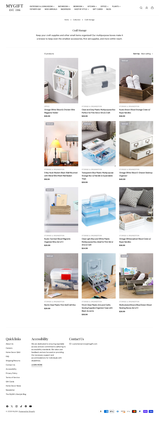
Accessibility (11, 369)
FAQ (7, 356)
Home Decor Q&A (13, 352)
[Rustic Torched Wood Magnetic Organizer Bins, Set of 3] (61, 209)
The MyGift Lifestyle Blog (16, 394)
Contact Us (10, 365)
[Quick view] (75, 63)
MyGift (15, 411)
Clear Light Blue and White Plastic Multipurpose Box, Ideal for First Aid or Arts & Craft (97, 242)
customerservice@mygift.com (84, 344)
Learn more (36, 365)
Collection (76, 20)
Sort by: (136, 54)
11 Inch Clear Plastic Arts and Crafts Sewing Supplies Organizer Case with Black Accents (97, 308)
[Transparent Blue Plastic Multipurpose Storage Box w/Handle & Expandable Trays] (99, 143)
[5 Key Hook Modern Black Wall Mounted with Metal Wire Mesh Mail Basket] (61, 143)
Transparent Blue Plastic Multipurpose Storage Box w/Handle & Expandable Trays (97, 175)
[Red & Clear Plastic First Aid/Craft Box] (61, 276)
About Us (9, 344)
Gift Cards (10, 381)
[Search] (141, 7)
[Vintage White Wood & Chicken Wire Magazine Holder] (61, 80)
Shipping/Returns (13, 360)
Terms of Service (13, 377)
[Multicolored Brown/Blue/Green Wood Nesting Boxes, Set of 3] (136, 276)
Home (66, 20)
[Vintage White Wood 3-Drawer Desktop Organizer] (136, 143)
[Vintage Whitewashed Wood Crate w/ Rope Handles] (136, 209)
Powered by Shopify (27, 411)
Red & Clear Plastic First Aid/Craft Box (60, 305)
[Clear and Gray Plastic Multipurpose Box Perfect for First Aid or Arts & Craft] (99, 80)
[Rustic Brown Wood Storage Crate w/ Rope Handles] (136, 80)
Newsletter (10, 390)
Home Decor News (13, 386)
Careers (9, 348)
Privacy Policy (11, 373)
